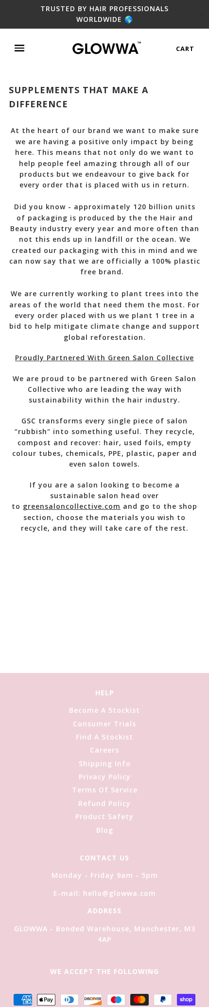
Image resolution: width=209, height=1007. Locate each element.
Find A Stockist (104, 736)
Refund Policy (104, 803)
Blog (104, 830)
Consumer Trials (104, 723)
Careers (104, 750)
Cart (185, 48)
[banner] (106, 48)
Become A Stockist (104, 710)
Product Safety (104, 816)
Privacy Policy (105, 776)
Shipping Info (105, 763)
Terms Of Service (105, 789)
